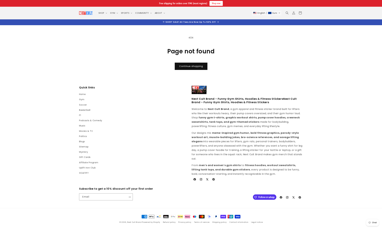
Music (82, 125)
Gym (81, 99)
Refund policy (169, 222)
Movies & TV (86, 131)
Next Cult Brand (134, 222)
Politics (83, 136)
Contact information (238, 222)
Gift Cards (85, 157)
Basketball (84, 110)
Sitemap (83, 146)
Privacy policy (184, 222)
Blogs (82, 141)
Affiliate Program (88, 162)
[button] (102, 13)
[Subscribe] (129, 197)
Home (82, 94)
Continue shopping (191, 66)
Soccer (83, 104)
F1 (80, 115)
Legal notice (257, 222)
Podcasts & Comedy (90, 120)
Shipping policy (219, 222)
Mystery (83, 152)
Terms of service (202, 222)
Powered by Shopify (151, 222)
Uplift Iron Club (87, 167)
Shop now (216, 3)
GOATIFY (84, 172)
